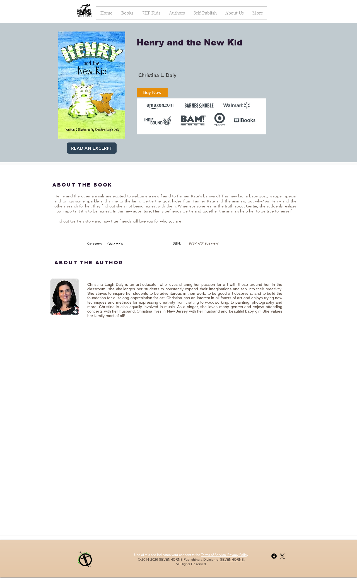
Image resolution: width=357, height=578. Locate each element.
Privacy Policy (237, 555)
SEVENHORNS (232, 560)
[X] (282, 556)
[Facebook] (274, 556)
